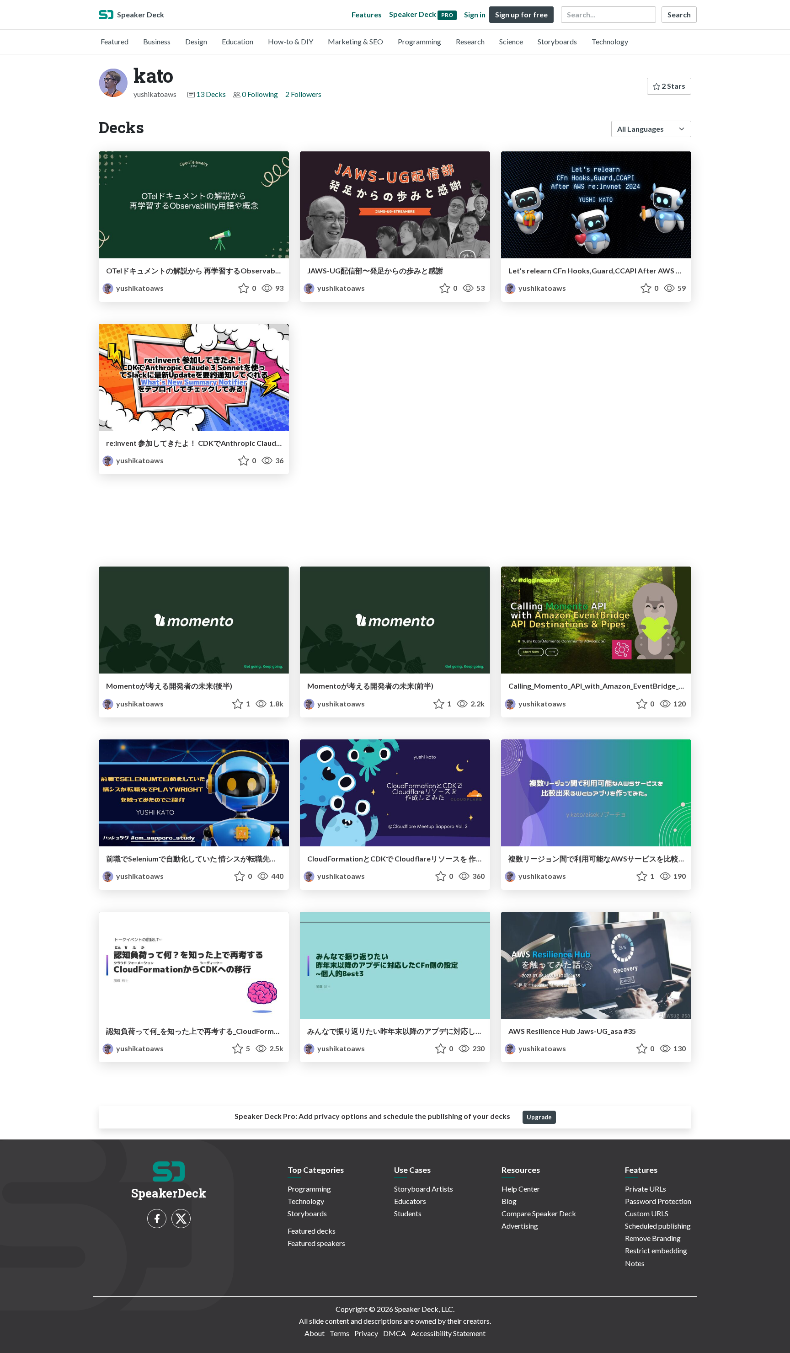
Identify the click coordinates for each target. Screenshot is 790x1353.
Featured (114, 41)
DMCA (394, 1333)
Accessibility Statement (448, 1333)
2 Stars (672, 85)
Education (237, 41)
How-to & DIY (290, 41)
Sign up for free (521, 14)
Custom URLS (646, 1213)
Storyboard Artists (423, 1188)
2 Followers (303, 94)
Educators (410, 1201)
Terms (339, 1333)
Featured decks (312, 1230)
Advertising (520, 1225)
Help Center (521, 1188)
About (314, 1333)
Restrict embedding (656, 1250)
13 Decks (211, 94)
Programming (419, 41)
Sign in (475, 14)
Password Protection (658, 1201)
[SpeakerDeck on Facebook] (156, 1218)
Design (196, 41)
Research (470, 41)
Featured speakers (316, 1243)
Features (367, 14)
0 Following (260, 94)
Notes (635, 1263)
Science (511, 41)
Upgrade (539, 1117)
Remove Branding (653, 1238)
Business (157, 41)
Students (408, 1213)
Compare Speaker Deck (539, 1213)
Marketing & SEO (355, 41)
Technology (610, 41)
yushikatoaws (139, 287)
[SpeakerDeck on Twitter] (181, 1218)
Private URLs (645, 1188)
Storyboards (557, 41)
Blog (509, 1201)
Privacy (366, 1333)
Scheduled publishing (658, 1225)
